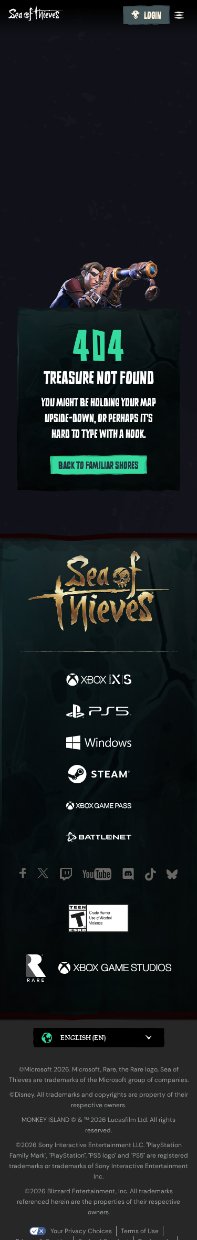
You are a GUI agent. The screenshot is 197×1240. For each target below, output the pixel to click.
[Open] (179, 15)
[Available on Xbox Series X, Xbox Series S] (98, 680)
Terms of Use (140, 1231)
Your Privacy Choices (81, 1231)
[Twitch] (66, 874)
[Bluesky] (172, 874)
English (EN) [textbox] (83, 1037)
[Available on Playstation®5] (98, 712)
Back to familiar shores (98, 465)
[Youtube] (96, 874)
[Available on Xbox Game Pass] (98, 806)
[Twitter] (43, 873)
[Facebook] (22, 873)
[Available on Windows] (98, 743)
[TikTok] (150, 874)
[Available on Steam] (98, 775)
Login (152, 16)
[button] (98, 1037)
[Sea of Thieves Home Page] (63, 15)
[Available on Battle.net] (98, 838)
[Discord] (128, 874)
